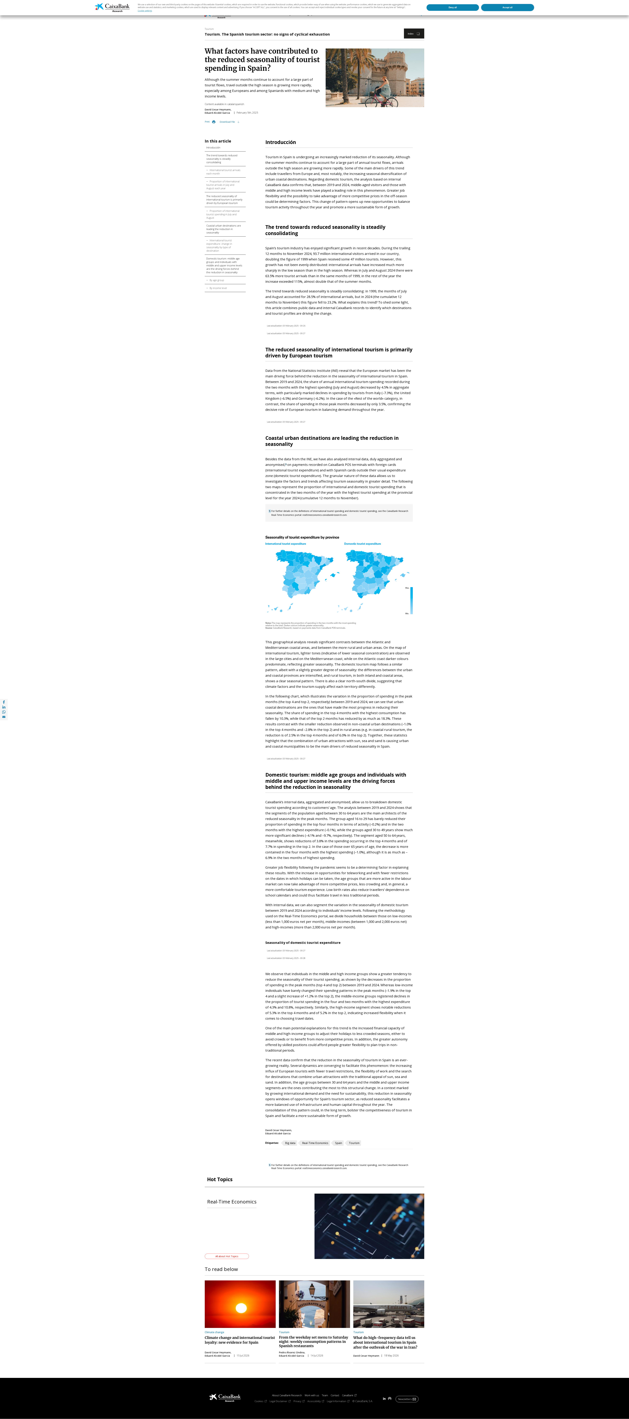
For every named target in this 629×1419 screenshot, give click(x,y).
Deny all (453, 7)
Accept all (508, 7)
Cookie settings (145, 10)
